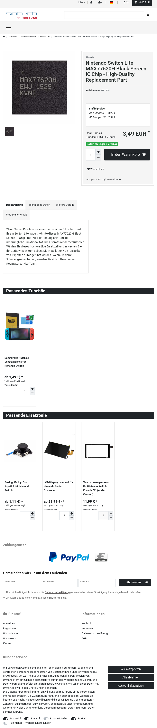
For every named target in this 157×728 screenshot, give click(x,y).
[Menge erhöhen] (98, 152)
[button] (81, 2)
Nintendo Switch (28, 36)
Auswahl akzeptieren (131, 685)
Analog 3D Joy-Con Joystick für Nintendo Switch (17, 486)
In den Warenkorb (125, 154)
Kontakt (86, 623)
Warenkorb (9, 638)
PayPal (81, 718)
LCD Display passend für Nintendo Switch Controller (58, 486)
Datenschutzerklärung (95, 633)
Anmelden (9, 623)
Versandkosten (114, 179)
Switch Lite (45, 36)
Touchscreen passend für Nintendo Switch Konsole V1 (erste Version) (96, 488)
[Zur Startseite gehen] (4, 36)
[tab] (14, 205)
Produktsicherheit (16, 214)
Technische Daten (39, 204)
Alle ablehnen (130, 677)
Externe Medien (59, 718)
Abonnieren (133, 582)
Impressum (88, 628)
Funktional (16, 722)
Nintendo (13, 36)
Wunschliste (97, 169)
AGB (84, 638)
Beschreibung (14, 204)
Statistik (35, 718)
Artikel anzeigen (18, 401)
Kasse (7, 643)
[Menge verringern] (98, 157)
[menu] (8, 27)
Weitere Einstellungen (38, 722)
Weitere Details (65, 204)
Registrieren (10, 628)
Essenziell (15, 718)
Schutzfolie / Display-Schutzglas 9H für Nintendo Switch (17, 361)
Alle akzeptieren (131, 669)
